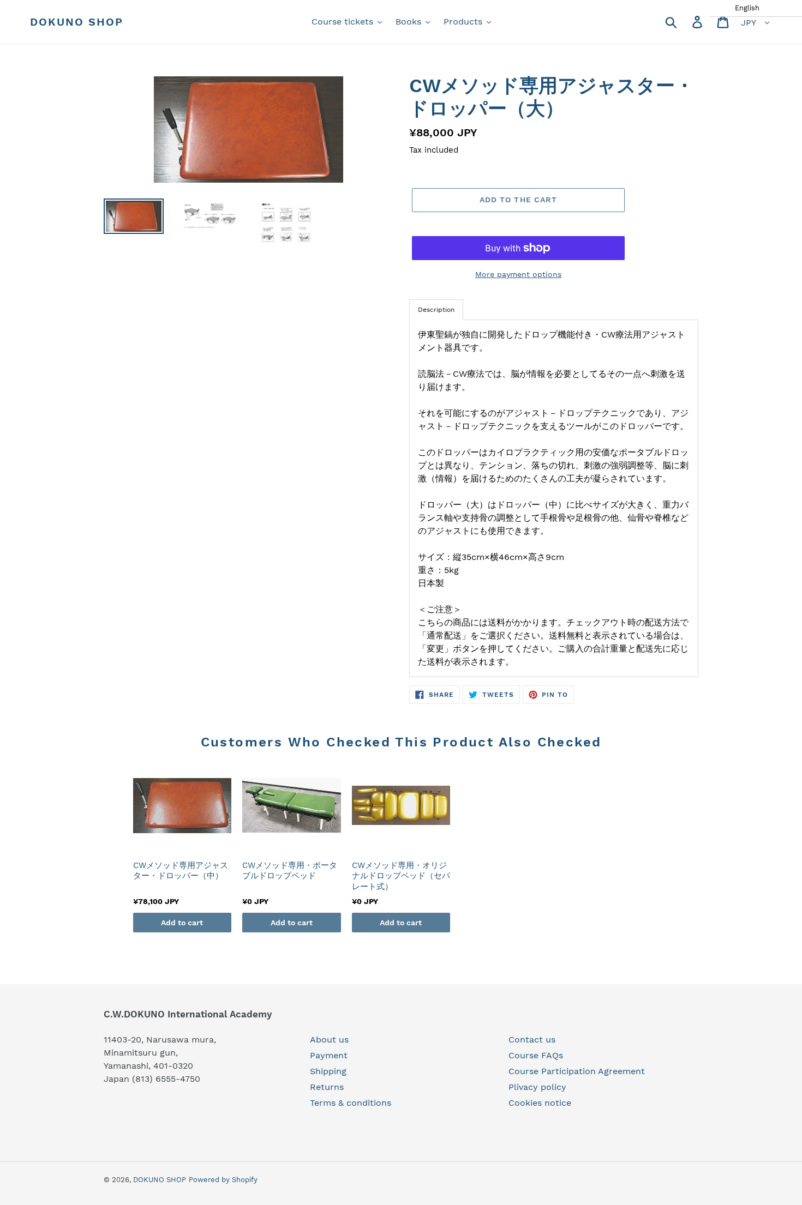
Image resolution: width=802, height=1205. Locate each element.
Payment (329, 1055)
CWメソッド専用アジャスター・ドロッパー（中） (180, 870)
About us (329, 1039)
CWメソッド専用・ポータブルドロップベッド (289, 870)
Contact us (531, 1039)
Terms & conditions (350, 1103)
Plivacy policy (537, 1087)
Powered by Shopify (223, 1180)
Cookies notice (539, 1103)
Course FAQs (535, 1055)
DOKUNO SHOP (76, 21)
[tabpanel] (553, 498)
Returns (327, 1087)
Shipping (328, 1071)
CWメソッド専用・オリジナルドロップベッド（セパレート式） (401, 875)
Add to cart (182, 922)
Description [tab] (436, 310)
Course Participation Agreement (576, 1071)
